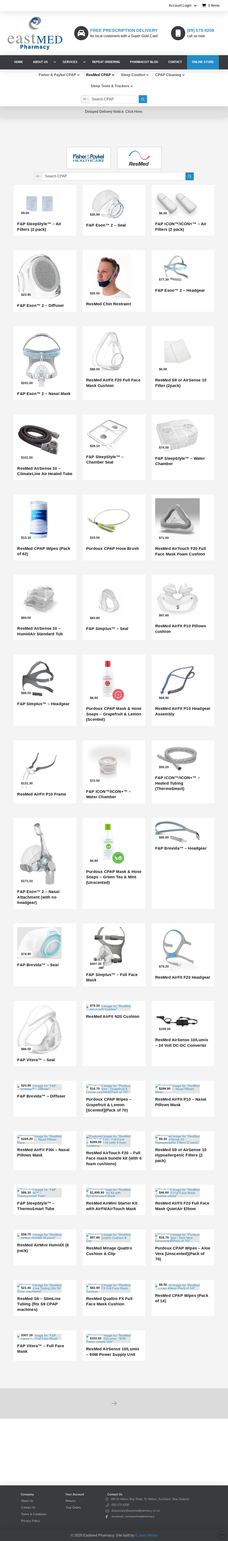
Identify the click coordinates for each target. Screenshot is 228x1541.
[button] (211, 5)
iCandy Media (146, 1535)
